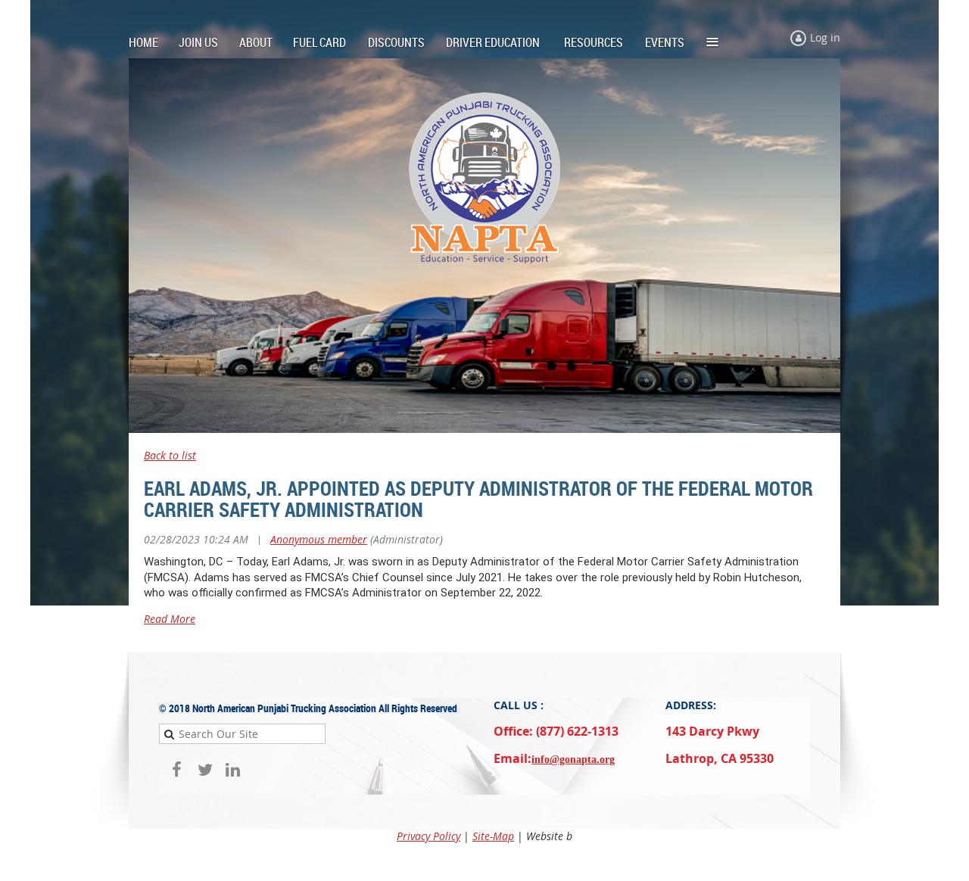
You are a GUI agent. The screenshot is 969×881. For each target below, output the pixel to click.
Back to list (170, 455)
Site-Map (493, 836)
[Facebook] (177, 769)
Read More (169, 619)
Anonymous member (318, 539)
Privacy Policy (428, 836)
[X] (205, 769)
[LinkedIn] (233, 769)
